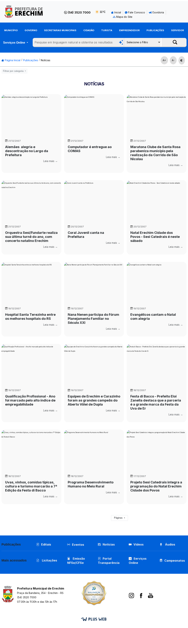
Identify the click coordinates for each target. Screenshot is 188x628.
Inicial (117, 12)
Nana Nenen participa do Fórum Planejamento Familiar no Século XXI (93, 319)
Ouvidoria (157, 12)
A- (173, 60)
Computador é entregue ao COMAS (90, 149)
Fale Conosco (136, 12)
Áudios (169, 544)
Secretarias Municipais (60, 30)
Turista (106, 30)
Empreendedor (129, 30)
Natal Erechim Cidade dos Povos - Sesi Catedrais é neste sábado (155, 237)
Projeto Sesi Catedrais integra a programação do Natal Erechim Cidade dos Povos (156, 486)
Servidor (177, 30)
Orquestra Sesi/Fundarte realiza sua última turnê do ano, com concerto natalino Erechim (31, 237)
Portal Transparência (109, 561)
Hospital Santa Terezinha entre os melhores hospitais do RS (30, 317)
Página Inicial (12, 60)
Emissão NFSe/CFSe (76, 561)
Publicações (155, 30)
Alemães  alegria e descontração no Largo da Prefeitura (26, 151)
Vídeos (138, 544)
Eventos (78, 544)
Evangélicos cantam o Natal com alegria (153, 317)
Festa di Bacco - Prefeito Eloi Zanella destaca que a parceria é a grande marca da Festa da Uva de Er (155, 402)
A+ (164, 60)
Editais (46, 544)
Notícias (45, 60)
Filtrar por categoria (13, 71)
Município (11, 30)
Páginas (118, 518)
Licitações (49, 560)
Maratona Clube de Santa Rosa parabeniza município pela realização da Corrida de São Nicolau (155, 153)
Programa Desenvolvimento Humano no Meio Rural (90, 484)
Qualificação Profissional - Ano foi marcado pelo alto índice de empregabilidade (30, 400)
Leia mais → (50, 161)
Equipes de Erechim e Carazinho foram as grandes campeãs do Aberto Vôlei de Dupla (94, 400)
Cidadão (88, 30)
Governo (31, 30)
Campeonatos (174, 560)
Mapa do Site (123, 16)
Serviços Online (14, 42)
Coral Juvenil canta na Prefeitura (86, 235)
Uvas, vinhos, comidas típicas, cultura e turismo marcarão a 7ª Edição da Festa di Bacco (31, 486)
